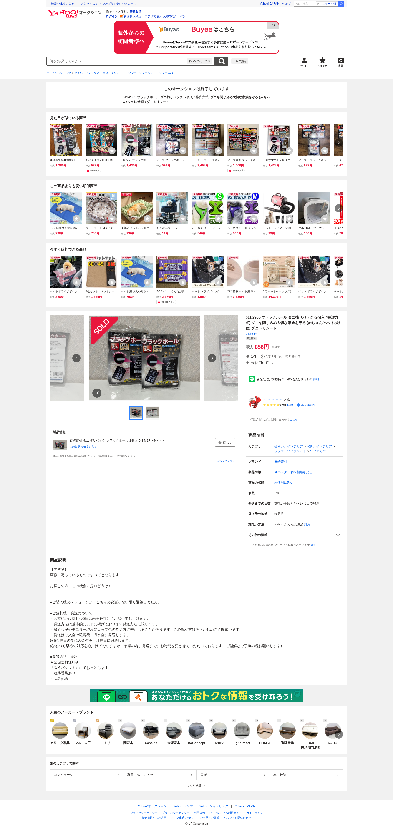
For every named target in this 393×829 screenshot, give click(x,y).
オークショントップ (58, 73)
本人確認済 (308, 405)
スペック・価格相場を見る (293, 472)
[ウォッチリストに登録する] (76, 150)
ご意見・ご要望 (209, 817)
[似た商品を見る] (96, 393)
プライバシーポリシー (144, 812)
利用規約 (199, 812)
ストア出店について (183, 817)
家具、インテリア (114, 73)
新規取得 (135, 11)
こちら (294, 419)
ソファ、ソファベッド (142, 73)
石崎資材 (251, 334)
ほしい (228, 442)
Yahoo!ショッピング (213, 806)
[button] (294, 535)
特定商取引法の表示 (154, 817)
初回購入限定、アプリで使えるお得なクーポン (155, 16)
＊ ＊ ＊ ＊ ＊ (273, 399)
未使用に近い (283, 482)
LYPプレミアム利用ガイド (225, 812)
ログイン (112, 16)
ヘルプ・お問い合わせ (237, 817)
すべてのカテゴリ (200, 61)
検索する (221, 61)
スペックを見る (225, 460)
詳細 (316, 379)
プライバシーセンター (175, 812)
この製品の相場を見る (83, 446)
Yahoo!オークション (152, 806)
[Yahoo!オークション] (75, 11)
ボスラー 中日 (328, 3)
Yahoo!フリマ (183, 806)
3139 (290, 405)
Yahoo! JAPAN (269, 3)
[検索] (341, 4)
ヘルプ (286, 3)
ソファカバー (167, 73)
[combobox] (117, 61)
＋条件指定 (240, 61)
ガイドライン (254, 812)
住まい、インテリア (87, 73)
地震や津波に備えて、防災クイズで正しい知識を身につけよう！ (94, 3)
